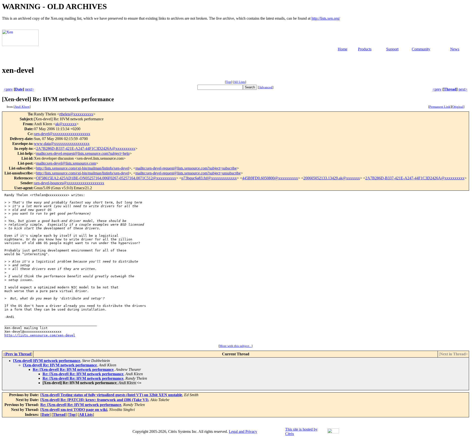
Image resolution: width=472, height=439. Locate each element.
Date (19, 89)
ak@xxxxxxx (65, 124)
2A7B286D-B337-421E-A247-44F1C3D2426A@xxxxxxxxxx (85, 148)
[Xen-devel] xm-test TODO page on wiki (73, 410)
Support (392, 49)
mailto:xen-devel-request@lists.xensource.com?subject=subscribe (186, 168)
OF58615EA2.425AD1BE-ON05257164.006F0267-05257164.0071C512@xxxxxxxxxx (106, 178)
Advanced (265, 87)
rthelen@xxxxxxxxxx (76, 114)
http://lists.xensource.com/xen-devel (39, 335)
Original (457, 107)
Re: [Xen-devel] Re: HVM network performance (73, 369)
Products (364, 49)
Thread (450, 89)
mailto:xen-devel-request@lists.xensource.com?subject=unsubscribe (188, 173)
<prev (8, 89)
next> (29, 89)
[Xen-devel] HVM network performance (46, 361)
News (454, 49)
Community (421, 49)
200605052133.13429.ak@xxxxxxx (331, 178)
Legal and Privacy (243, 431)
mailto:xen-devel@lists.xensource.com (66, 163)
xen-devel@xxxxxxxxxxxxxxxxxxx (62, 134)
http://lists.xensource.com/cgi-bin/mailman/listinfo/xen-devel (82, 168)
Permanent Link (439, 107)
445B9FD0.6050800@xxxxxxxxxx (270, 178)
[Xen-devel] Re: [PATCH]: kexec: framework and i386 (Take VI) (94, 400)
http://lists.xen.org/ (325, 18)
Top (228, 82)
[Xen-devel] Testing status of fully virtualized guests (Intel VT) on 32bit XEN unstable (111, 395)
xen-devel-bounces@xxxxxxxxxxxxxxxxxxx (69, 183)
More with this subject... (235, 346)
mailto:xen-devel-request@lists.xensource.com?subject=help (83, 153)
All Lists (239, 82)
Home (342, 49)
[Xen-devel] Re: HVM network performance (60, 365)
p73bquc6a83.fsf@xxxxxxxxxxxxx (209, 178)
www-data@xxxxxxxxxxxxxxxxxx (61, 143)
